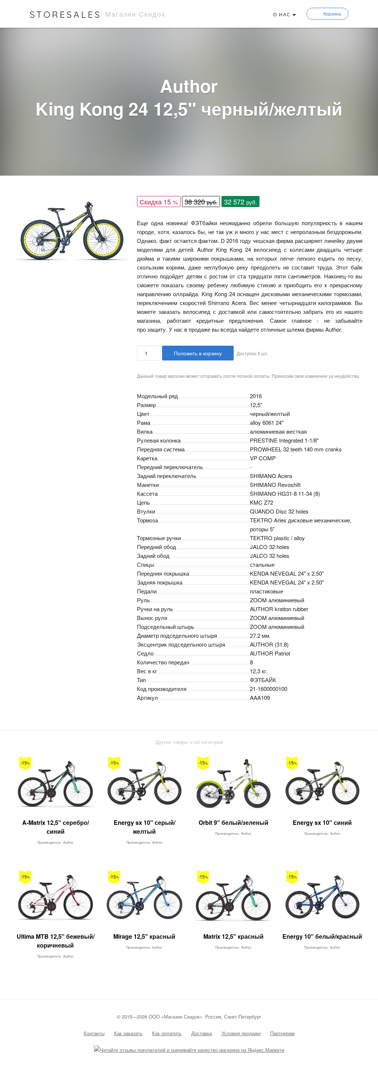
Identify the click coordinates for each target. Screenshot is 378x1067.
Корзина (332, 13)
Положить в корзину (198, 353)
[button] (121, 204)
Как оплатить (167, 1033)
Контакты (94, 1033)
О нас (282, 14)
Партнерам (282, 1033)
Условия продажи (241, 1033)
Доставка (201, 1033)
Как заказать (128, 1033)
